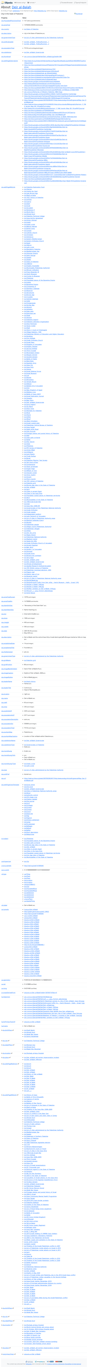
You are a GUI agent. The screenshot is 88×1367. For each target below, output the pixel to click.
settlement (16, 11)
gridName (6, 660)
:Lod (26, 375)
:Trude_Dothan (30, 456)
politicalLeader (7, 42)
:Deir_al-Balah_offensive (33, 1060)
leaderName (6, 681)
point (5, 870)
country (5, 29)
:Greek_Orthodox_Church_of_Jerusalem (38, 543)
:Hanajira (28, 398)
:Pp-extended (29, 824)
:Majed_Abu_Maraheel (32, 1049)
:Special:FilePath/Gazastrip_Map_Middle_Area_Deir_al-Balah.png (49, 1011)
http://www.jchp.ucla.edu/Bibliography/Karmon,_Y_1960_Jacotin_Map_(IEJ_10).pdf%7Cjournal (54, 108)
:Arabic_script (29, 224)
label (4, 905)
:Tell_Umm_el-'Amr (31, 462)
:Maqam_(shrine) (30, 355)
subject (4, 839)
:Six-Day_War (29, 305)
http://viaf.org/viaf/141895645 (34, 866)
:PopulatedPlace (30, 889)
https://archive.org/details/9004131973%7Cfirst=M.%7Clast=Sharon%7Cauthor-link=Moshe (53, 88)
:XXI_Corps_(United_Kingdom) (34, 1217)
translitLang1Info (8, 755)
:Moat (27, 413)
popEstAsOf (6, 711)
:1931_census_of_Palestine (33, 481)
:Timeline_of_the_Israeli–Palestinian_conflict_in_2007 (42, 1246)
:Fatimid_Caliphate (31, 299)
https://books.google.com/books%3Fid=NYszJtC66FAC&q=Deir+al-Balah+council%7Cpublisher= (54, 152)
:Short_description (31, 832)
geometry (5, 980)
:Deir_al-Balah (29, 487)
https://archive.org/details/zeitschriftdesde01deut (40, 79)
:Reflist (27, 830)
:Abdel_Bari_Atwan (31, 1034)
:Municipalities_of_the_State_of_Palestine (38, 500)
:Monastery (29, 380)
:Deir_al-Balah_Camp (31, 1111)
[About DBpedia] (6, 2)
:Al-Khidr (28, 200)
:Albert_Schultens (30, 421)
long (4, 988)
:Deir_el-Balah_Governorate (34, 562)
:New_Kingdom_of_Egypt (33, 390)
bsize (4, 618)
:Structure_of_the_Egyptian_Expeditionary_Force (40, 1180)
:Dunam (27, 477)
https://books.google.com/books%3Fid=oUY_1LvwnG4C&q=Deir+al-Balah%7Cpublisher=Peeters (55, 175)
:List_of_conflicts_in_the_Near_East (36, 1113)
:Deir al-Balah (31, 909)
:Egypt (27, 243)
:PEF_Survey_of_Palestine (33, 448)
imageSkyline (7, 677)
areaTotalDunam (8, 597)
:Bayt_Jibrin (29, 400)
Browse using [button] (20, 3)
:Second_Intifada (30, 349)
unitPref (5, 774)
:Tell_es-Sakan (29, 1223)
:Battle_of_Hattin (30, 359)
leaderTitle (6, 688)
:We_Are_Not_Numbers (32, 1174)
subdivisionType (8, 745)
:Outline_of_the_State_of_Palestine (36, 1205)
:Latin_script (29, 247)
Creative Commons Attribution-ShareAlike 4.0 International (64, 1364)
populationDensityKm (9, 719)
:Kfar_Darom (29, 442)
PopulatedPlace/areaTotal (11, 21)
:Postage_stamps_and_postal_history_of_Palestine (41, 433)
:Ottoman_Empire (31, 253)
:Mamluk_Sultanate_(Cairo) (34, 520)
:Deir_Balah (29, 1076)
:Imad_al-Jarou (29, 681)
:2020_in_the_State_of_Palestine (35, 1176)
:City (26, 861)
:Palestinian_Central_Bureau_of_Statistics (38, 425)
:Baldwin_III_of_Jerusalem (33, 386)
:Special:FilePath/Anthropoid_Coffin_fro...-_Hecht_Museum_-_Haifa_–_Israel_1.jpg (54, 1003)
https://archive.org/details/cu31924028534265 (39, 110)
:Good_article (29, 785)
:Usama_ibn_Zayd (30, 191)
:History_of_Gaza (30, 1095)
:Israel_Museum (30, 373)
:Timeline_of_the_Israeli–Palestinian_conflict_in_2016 (42, 1258)
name (4, 698)
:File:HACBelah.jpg (31, 580)
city (5, 1041)
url (3, 778)
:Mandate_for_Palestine (33, 411)
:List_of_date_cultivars (32, 1124)
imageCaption (7, 673)
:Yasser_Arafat (29, 326)
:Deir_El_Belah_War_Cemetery (34, 1331)
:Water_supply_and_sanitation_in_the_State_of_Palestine (43, 1240)
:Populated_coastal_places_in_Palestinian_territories (42, 495)
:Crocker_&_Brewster (32, 276)
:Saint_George (29, 255)
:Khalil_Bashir (29, 1030)
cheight (5, 622)
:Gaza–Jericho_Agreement (33, 218)
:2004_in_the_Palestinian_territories (36, 1238)
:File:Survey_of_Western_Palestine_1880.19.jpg (43, 92)
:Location (28, 880)
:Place (27, 876)
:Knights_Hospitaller (31, 266)
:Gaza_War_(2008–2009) (32, 1157)
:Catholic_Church (30, 233)
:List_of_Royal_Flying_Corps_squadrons (37, 1209)
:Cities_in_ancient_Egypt (33, 491)
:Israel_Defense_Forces (32, 371)
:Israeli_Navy (29, 342)
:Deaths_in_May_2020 (32, 1273)
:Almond (28, 307)
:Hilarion (28, 189)
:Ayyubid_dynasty (30, 357)
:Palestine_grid (30, 483)
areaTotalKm (6, 601)
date (4, 631)
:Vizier (27, 444)
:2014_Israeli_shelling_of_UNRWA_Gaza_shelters (40, 1234)
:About (27, 793)
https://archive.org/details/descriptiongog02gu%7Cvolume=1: (44, 75)
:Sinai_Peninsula (30, 324)
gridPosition (6, 665)
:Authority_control (31, 795)
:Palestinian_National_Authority (35, 537)
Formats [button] (32, 3)
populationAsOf (7, 715)
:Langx (27, 822)
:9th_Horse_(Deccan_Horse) (34, 1188)
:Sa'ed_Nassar (29, 593)
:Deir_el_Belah (29, 1084)
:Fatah (27, 315)
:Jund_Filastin (29, 454)
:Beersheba (29, 361)
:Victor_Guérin (29, 475)
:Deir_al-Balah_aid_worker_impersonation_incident (41, 1057)
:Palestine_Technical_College (34, 216)
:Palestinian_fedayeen (32, 1186)
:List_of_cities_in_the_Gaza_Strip (35, 1151)
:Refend (27, 828)
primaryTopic (8, 1354)
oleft (4, 702)
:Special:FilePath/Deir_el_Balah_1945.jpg (41, 1009)
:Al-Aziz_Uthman (30, 220)
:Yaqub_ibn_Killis (30, 541)
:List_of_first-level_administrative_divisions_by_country (42, 1283)
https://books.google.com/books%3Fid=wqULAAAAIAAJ (42, 81)
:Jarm (27, 489)
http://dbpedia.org (40, 11)
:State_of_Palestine (31, 29)
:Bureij (27, 458)
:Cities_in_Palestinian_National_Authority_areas (40, 791)
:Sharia (27, 415)
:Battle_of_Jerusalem (32, 1213)
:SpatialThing (29, 901)
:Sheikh (27, 260)
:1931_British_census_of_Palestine (36, 568)
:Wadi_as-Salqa (30, 195)
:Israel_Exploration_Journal (34, 396)
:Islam (27, 204)
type (4, 770)
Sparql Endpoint (80, 3)
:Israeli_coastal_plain (32, 423)
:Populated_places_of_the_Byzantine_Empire (39, 280)
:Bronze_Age (29, 295)
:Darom (27, 1064)
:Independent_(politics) (32, 514)
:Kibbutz (28, 384)
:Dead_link (28, 814)
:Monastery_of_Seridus (32, 1333)
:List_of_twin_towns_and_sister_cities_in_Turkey (40, 1116)
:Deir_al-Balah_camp (31, 560)
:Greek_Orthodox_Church (33, 340)
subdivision (6, 52)
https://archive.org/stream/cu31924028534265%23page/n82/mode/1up (47, 119)
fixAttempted (7, 652)
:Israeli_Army (29, 553)
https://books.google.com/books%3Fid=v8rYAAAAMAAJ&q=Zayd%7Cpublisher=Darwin (52, 177)
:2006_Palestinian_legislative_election (37, 1142)
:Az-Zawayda (29, 1211)
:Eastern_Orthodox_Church (34, 241)
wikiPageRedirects (10, 1064)
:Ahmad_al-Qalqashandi (33, 564)
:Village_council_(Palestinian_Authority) (37, 527)
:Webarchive (29, 834)
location (5, 694)
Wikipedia (29, 1364)
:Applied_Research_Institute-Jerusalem (37, 566)
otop (4, 707)
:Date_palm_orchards (32, 438)
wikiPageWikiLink (8, 187)
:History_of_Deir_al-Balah (33, 1074)
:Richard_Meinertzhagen (33, 1147)
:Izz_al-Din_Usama (31, 1242)
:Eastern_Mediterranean (33, 239)
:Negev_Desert (30, 535)
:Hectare (28, 317)
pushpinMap (6, 732)
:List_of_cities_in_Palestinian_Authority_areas (39, 518)
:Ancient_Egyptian (31, 545)
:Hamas (27, 369)
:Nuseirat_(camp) (30, 576)
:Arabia (27, 282)
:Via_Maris (28, 406)
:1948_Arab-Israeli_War (32, 502)
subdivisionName (8, 740)
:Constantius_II (30, 286)
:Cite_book (28, 787)
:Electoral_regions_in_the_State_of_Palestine (39, 1169)
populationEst (7, 724)
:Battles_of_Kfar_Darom (33, 1103)
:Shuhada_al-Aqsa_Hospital (34, 1053)
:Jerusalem (28, 208)
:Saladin (27, 257)
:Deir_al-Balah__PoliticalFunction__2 (36, 44)
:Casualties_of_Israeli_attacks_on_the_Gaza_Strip (41, 1178)
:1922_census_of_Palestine (33, 197)
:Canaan (27, 231)
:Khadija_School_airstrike (33, 1339)
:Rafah (27, 440)
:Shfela (27, 531)
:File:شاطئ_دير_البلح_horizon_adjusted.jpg (38, 591)
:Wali (26, 435)
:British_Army (29, 228)
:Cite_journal (29, 801)
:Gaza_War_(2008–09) (32, 506)
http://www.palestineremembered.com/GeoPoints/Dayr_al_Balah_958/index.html (50, 117)
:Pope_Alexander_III (31, 272)
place (6, 1057)
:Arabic (27, 222)
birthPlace (7, 1030)
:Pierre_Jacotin (30, 479)
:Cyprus (27, 202)
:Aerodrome (29, 293)
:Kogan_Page (29, 469)
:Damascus (28, 237)
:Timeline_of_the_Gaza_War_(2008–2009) (38, 1109)
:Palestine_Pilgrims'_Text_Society (35, 460)
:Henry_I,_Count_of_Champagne (35, 330)
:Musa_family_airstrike (32, 1337)
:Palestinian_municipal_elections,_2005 (37, 570)
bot (3, 614)
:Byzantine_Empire (31, 284)
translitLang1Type (8, 764)
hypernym (6, 861)
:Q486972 (29, 884)
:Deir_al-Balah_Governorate (34, 52)
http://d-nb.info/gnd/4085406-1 (34, 945)
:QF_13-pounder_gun (32, 1167)
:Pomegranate (29, 303)
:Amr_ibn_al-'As (30, 533)
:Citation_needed (30, 799)
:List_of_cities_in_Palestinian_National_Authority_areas (42, 578)
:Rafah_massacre (30, 1263)
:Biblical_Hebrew (30, 226)
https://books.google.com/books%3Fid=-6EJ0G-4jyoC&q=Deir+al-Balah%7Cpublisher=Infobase (54, 125)
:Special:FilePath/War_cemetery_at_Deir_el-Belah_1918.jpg (47, 1018)
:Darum (27, 1066)
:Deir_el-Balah (29, 1070)
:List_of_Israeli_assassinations (34, 1165)
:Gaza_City (28, 365)
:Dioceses (28, 551)
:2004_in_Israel (30, 1194)
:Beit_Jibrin (28, 547)
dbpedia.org (63, 11)
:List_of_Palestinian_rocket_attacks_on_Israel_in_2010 (42, 1248)
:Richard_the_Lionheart (32, 556)
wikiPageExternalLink (9, 61)
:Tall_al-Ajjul (29, 558)
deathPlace (8, 1045)
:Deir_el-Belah (29, 1080)
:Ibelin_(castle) (29, 1244)
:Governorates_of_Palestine (34, 745)
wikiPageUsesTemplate (10, 785)
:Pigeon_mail (29, 572)
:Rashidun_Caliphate (31, 289)
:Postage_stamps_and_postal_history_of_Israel (40, 1192)
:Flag (26, 816)
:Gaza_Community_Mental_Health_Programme (40, 1196)
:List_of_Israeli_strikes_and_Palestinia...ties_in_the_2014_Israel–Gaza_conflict (49, 1275)
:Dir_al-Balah (29, 1089)
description (6, 33)
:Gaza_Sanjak (29, 427)
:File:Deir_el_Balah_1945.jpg (34, 587)
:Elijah (27, 328)
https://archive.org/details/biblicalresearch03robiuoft (41, 71)
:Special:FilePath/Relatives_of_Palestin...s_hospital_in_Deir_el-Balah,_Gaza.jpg (53, 1015)
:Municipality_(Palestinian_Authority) (37, 268)
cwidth (4, 627)
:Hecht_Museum (30, 274)
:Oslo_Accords (29, 431)
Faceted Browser (67, 3)
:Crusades (28, 297)
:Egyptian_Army (30, 363)
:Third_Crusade (30, 351)
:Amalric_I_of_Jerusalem (33, 549)
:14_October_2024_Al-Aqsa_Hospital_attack (39, 1329)
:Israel (27, 206)
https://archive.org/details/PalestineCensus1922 (39, 69)
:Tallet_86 (28, 1256)
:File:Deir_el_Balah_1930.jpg (34, 584)
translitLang (6, 751)
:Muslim (27, 522)
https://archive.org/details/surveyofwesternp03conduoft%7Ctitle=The (47, 77)
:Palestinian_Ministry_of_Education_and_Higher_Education (44, 334)
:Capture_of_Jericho (31, 1099)
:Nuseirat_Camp (30, 1269)
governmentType (8, 38)
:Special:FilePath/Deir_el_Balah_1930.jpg (41, 1007)
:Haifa (27, 301)
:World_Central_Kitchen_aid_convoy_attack (39, 1327)
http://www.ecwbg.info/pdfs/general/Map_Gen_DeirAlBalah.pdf (44, 115)
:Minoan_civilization (31, 270)
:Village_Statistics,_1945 (32, 332)
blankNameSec (7, 610)
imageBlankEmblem (9, 669)
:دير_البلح (27, 1091)
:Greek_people (30, 512)
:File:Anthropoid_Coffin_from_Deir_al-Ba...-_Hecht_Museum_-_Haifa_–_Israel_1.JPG (51, 582)
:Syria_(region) (29, 404)
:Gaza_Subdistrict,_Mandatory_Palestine (38, 1236)
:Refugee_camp (30, 1227)
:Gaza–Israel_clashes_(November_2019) (38, 1281)
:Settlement (29, 893)
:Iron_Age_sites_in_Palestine (34, 855)
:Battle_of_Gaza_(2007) (32, 394)
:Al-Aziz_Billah (29, 450)
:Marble (27, 378)
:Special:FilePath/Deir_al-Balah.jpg (39, 1005)
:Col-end (27, 807)
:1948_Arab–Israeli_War (32, 1153)
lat (3, 984)
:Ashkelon (28, 309)
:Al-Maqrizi (28, 452)
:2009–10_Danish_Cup (32, 1335)
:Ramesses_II (29, 210)
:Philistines (28, 278)
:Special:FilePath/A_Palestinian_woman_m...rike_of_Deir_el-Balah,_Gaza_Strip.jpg (54, 1001)
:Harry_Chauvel (30, 1140)
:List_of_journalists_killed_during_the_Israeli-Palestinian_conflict (46, 1298)
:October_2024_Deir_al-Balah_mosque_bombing (40, 1342)
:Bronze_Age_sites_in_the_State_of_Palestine (39, 485)
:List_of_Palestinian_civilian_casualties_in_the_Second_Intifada (45, 1277)
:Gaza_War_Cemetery (32, 1229)
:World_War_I (29, 212)
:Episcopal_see (30, 313)
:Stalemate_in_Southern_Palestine (36, 1136)
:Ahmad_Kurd (29, 214)
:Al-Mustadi (29, 1219)
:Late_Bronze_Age (31, 193)
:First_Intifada (29, 338)
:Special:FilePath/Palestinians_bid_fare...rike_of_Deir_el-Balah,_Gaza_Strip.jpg (53, 1013)
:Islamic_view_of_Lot (31, 574)
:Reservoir (28, 291)
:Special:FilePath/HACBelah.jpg (38, 997)
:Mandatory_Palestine (32, 249)
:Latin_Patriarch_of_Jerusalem (35, 516)
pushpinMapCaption (9, 736)
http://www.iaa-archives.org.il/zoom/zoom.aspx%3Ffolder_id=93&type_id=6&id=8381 (51, 90)
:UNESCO (28, 264)
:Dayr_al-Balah (29, 1086)
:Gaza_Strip (29, 367)
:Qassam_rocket (30, 473)
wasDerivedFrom (8, 993)
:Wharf (27, 419)
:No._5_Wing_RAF (30, 1231)
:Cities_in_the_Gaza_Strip (33, 493)
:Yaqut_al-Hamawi (31, 467)
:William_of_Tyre (30, 471)
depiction (5, 997)
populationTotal (7, 48)
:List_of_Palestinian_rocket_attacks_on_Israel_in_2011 (42, 1250)
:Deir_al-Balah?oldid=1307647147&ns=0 (40, 993)
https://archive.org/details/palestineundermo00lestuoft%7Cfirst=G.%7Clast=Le (49, 112)
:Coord (27, 812)
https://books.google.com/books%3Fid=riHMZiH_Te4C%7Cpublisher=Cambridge (50, 94)
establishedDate (8, 643)
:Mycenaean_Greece (31, 353)
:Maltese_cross (30, 392)
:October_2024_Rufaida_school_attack (37, 1344)
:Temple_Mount (30, 382)
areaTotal (5, 25)
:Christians (28, 235)
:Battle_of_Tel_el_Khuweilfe (33, 1097)
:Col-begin (28, 805)
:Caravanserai (29, 464)
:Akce (27, 498)
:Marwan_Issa (29, 1045)
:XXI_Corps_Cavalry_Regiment (34, 1225)
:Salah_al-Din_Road (31, 429)
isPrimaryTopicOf (8, 1022)
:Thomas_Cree (29, 1126)
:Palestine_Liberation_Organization (36, 322)
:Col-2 (27, 803)
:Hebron (28, 245)
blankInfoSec (7, 605)
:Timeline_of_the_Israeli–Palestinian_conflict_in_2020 (42, 1260)
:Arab (27, 504)
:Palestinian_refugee (31, 529)
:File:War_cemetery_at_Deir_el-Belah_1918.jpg (40, 589)
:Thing (27, 874)
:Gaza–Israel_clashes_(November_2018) (38, 1285)
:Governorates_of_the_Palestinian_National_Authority (42, 508)
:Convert (28, 809)
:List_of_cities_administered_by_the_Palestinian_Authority (43, 38)
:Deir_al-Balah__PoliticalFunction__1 (36, 42)
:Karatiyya (28, 336)
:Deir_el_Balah (29, 1082)
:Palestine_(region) (31, 320)
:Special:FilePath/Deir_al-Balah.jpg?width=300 (43, 57)
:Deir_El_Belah (29, 1078)
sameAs (6, 866)
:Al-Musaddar (29, 1120)
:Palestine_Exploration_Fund (34, 187)
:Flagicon (28, 818)
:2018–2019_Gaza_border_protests (36, 1200)
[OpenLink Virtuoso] (29, 1361)
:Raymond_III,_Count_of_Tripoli (35, 1149)
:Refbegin (28, 826)
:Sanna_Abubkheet (31, 1036)
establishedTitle (7, 648)
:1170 (27, 1145)
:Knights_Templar (30, 346)
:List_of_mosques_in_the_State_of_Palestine (39, 1105)
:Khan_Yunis (29, 409)
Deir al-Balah (21, 7)
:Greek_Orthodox (30, 510)
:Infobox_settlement (31, 820)
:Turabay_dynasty (30, 1182)
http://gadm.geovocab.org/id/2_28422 (36, 912)
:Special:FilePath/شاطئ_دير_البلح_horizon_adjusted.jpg (45, 999)
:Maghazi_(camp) (30, 539)
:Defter (27, 417)
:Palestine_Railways (31, 1202)
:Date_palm (29, 311)
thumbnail (6, 57)
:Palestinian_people (31, 524)
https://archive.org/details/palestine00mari (38, 179)
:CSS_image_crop (30, 797)
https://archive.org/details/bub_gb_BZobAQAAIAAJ (40, 73)
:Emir (27, 388)
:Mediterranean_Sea (31, 251)
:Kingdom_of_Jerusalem (33, 344)
